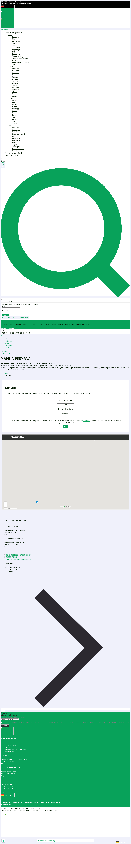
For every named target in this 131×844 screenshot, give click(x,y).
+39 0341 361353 (7, 788)
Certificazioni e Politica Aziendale (15, 749)
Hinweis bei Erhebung (46, 841)
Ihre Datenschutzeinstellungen (73, 841)
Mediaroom (10, 4)
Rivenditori (22, 4)
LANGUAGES (5, 353)
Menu (3, 335)
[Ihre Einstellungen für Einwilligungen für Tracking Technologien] (3, 840)
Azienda (3, 4)
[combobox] (8, 6)
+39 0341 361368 (7, 786)
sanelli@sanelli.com (24, 559)
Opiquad (54, 810)
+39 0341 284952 (11, 557)
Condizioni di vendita (25, 810)
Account (4, 351)
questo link (86, 421)
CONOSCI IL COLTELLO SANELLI (11, 2)
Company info (5, 810)
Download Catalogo (11, 745)
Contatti (28, 4)
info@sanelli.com (10, 559)
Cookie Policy (36, 810)
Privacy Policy (14, 810)
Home (7, 373)
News (16, 4)
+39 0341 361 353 (25, 555)
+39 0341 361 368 (11, 555)
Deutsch (8, 7)
